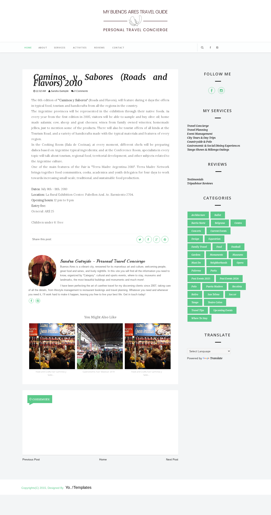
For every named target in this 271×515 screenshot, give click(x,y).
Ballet (217, 215)
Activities (80, 47)
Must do (196, 262)
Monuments (216, 254)
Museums (238, 254)
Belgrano (220, 222)
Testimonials (195, 179)
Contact (118, 47)
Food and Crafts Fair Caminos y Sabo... (51, 373)
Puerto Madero (214, 286)
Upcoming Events (223, 310)
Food (219, 246)
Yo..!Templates (78, 487)
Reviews (99, 47)
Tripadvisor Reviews (200, 183)
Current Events (218, 230)
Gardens (195, 254)
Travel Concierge (198, 126)
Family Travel (199, 246)
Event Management (199, 134)
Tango (194, 302)
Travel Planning (197, 130)
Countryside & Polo (199, 141)
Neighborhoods (218, 262)
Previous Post (31, 459)
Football (235, 246)
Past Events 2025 (200, 278)
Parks (213, 270)
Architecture (198, 215)
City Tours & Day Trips (201, 138)
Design (195, 238)
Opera (240, 262)
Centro (238, 222)
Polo (194, 286)
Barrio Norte (198, 222)
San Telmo (213, 294)
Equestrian (214, 238)
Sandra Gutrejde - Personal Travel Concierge (102, 261)
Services (59, 47)
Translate (216, 358)
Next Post (172, 459)
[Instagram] (221, 90)
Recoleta (237, 286)
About (42, 47)
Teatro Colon (215, 302)
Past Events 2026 (229, 278)
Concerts (196, 230)
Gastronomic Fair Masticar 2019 (99, 371)
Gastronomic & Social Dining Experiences (213, 145)
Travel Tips (197, 310)
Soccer (232, 294)
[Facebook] (211, 90)
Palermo (196, 270)
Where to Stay (199, 318)
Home (28, 47)
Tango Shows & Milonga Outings (208, 149)
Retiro (194, 294)
